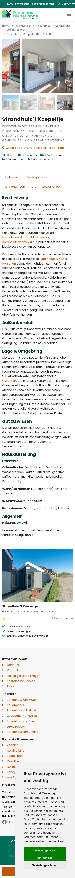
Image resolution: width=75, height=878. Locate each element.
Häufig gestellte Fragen (23, 676)
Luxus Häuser (16, 726)
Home (6, 26)
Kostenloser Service (21, 681)
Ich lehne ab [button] (45, 857)
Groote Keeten (16, 30)
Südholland (15, 756)
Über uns (13, 665)
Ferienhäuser (23, 26)
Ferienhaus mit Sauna (22, 721)
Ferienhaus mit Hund (21, 710)
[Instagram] (11, 822)
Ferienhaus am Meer (21, 700)
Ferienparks (15, 705)
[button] (69, 66)
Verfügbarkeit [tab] (37, 177)
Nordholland (62, 26)
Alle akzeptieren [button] (45, 850)
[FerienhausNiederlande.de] (20, 14)
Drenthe (13, 761)
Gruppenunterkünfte (22, 716)
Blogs (11, 686)
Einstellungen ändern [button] (45, 865)
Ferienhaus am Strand (22, 732)
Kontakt (12, 670)
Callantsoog (10, 381)
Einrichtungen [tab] (15, 187)
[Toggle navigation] (69, 14)
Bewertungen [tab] (52, 187)
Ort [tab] (33, 187)
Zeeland (12, 745)
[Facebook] (4, 822)
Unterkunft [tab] (13, 177)
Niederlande (43, 26)
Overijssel (14, 772)
